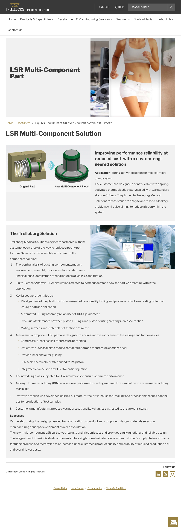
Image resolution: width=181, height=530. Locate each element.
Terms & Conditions (116, 488)
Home (9, 123)
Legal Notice (77, 488)
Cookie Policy (60, 488)
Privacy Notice (94, 488)
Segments (23, 123)
